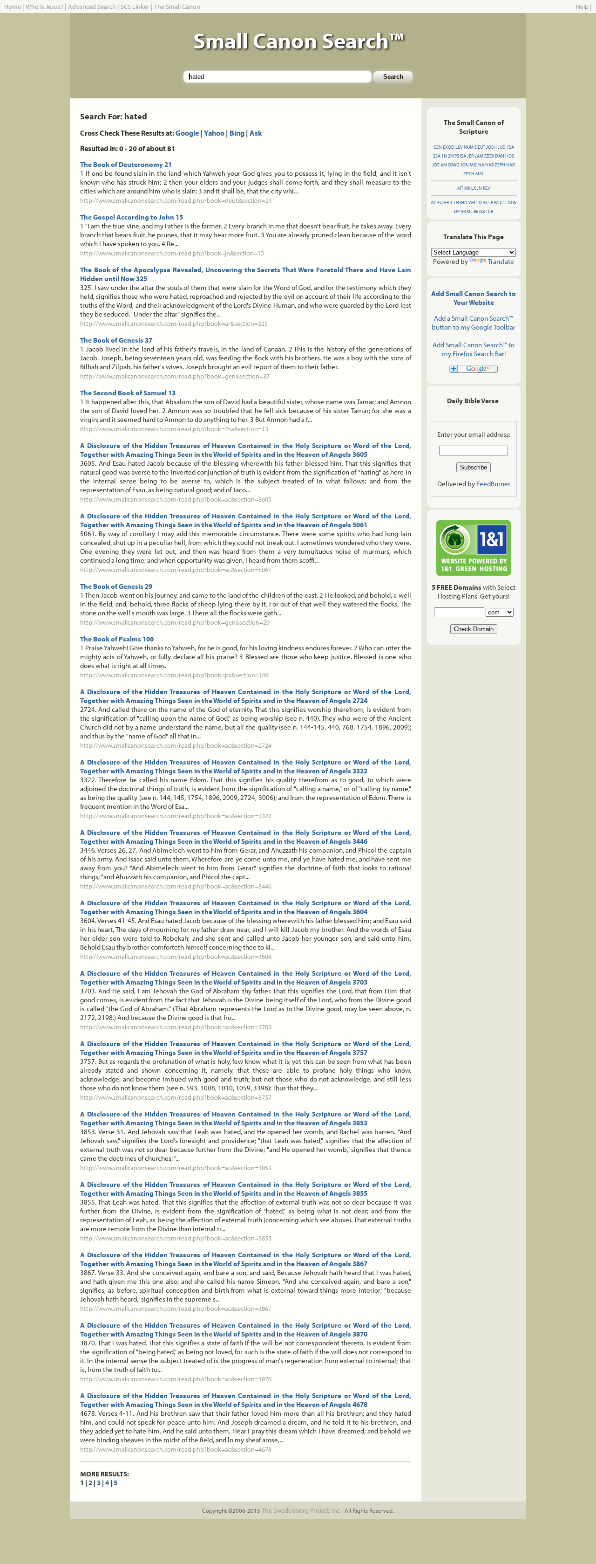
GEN (437, 147)
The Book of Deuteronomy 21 (126, 164)
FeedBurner (493, 483)
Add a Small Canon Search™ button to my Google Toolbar (473, 322)
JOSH (491, 147)
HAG (510, 165)
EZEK (489, 156)
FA (496, 203)
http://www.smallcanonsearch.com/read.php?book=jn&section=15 (172, 253)
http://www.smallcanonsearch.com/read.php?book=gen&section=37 (175, 376)
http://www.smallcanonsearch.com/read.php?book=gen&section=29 (175, 622)
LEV (459, 147)
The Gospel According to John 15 (131, 217)
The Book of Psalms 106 (117, 638)
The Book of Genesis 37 (116, 340)
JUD (502, 147)
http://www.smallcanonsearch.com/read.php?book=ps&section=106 (174, 675)
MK (467, 188)
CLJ (503, 203)
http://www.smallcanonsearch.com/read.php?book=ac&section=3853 (175, 1168)
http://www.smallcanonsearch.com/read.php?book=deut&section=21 (176, 200)
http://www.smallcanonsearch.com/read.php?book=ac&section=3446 (175, 886)
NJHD (461, 203)
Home (12, 6)
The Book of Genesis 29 (116, 586)
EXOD (448, 147)
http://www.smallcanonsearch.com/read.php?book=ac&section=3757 (175, 1097)
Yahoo (214, 133)
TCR (489, 211)
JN (479, 188)
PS (456, 156)
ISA (463, 156)
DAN (499, 156)
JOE (436, 165)
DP (457, 211)
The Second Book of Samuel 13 (128, 392)
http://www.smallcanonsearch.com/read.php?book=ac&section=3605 (175, 499)
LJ (453, 203)
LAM (478, 156)
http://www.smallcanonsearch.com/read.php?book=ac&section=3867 (175, 1308)
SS (485, 203)
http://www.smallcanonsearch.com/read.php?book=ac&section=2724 (175, 745)
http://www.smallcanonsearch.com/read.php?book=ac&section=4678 (175, 1449)
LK (473, 188)
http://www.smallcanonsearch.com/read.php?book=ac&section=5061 (175, 569)
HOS (509, 156)
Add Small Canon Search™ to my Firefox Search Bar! (474, 349)
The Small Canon (177, 6)
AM (443, 165)
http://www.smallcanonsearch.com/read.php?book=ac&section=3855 (175, 1238)
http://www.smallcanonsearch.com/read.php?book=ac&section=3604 (175, 956)
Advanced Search (92, 6)
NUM (469, 147)
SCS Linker (135, 6)
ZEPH (499, 165)
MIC (473, 165)
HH (446, 203)
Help (582, 6)
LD (479, 203)
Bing (237, 133)
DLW (512, 203)
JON (465, 165)
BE (476, 211)
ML (470, 211)
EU (439, 203)
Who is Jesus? (44, 6)
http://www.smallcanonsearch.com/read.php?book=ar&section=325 (174, 323)
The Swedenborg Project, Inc (301, 1510)
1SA (510, 147)
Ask (256, 133)
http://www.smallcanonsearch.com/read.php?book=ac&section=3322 (175, 816)
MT (460, 188)
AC (433, 203)
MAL (479, 174)
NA (481, 165)
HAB (489, 165)
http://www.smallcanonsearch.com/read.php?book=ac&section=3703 (175, 1027)
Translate (501, 261)
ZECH (468, 174)
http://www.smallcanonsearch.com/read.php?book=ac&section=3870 (175, 1379)
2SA (436, 156)
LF (490, 203)
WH (471, 203)
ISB (482, 211)
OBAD (454, 165)
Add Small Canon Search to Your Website (473, 298)
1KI (444, 156)
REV (486, 188)
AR (463, 211)
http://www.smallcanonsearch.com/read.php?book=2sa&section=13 (174, 429)
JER (470, 156)
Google (187, 133)
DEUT (479, 147)
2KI (451, 156)
